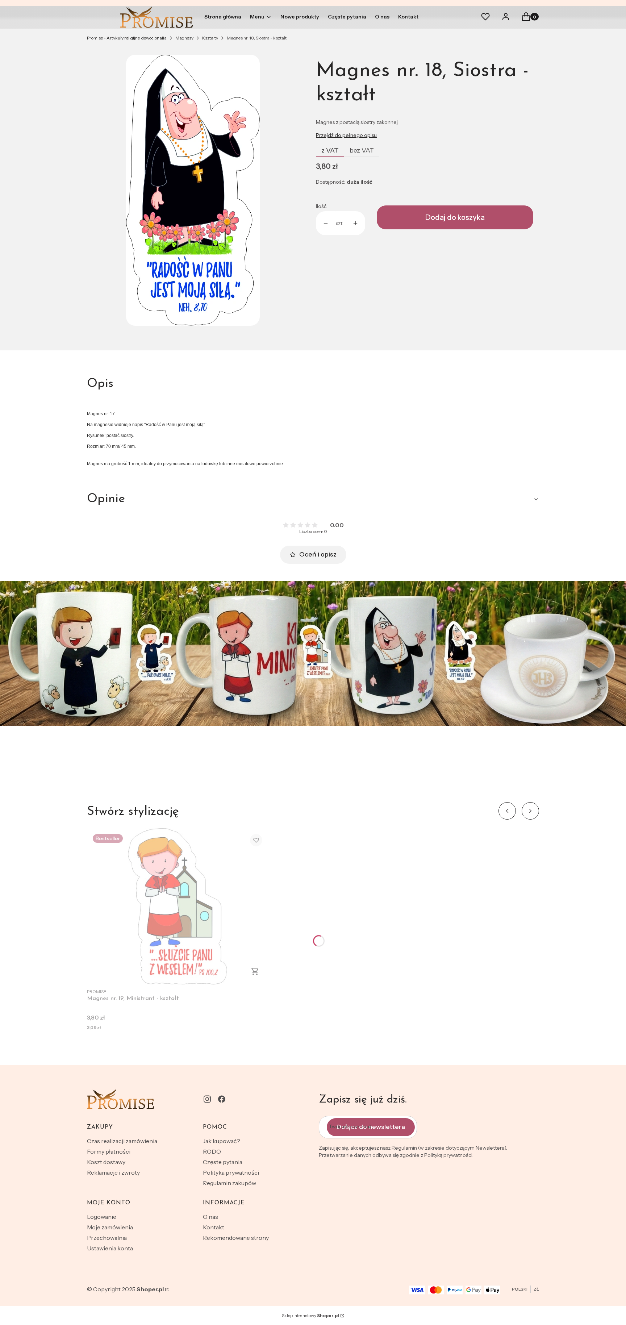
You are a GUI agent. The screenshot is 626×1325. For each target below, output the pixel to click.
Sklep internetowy (310, 1315)
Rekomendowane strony (236, 1237)
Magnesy (184, 38)
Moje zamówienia (110, 1227)
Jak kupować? (221, 1141)
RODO (212, 1151)
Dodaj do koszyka (455, 217)
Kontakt (213, 1227)
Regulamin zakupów (229, 1183)
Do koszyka (255, 971)
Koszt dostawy (106, 1162)
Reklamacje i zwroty (113, 1172)
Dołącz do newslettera (371, 1127)
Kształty (210, 38)
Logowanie (101, 1216)
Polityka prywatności (231, 1172)
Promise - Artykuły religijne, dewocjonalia (127, 38)
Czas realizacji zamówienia (122, 1141)
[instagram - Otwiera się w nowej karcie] (207, 1099)
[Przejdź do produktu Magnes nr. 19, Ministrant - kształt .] (177, 906)
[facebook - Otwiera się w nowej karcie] (221, 1099)
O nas (210, 1216)
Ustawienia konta (110, 1248)
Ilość (321, 206)
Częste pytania (222, 1162)
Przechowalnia (107, 1237)
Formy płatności (108, 1151)
